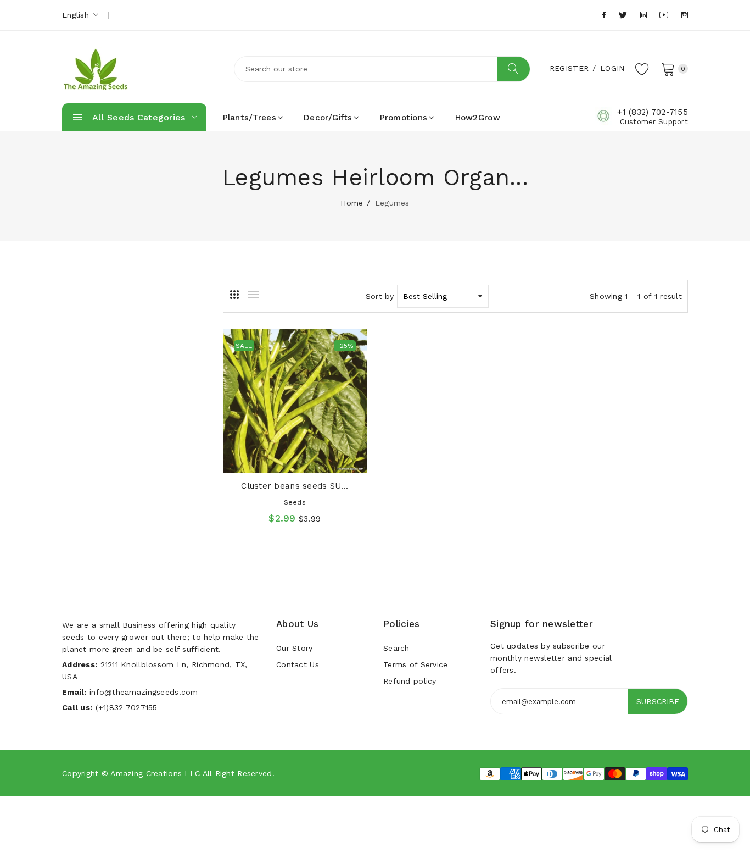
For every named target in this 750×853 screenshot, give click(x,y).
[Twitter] (623, 15)
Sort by (380, 296)
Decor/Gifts (328, 118)
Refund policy (409, 681)
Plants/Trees (249, 118)
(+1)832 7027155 (127, 707)
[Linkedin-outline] (643, 15)
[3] (234, 294)
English (77, 14)
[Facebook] (604, 15)
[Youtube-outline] (663, 15)
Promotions (404, 118)
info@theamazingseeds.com (143, 692)
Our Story (294, 648)
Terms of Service (415, 664)
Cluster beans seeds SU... (294, 486)
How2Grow (477, 118)
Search (396, 648)
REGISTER (569, 68)
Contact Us (297, 664)
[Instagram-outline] (684, 15)
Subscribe (657, 701)
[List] (253, 294)
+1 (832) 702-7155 (652, 112)
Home (351, 202)
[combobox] (382, 69)
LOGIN (612, 68)
